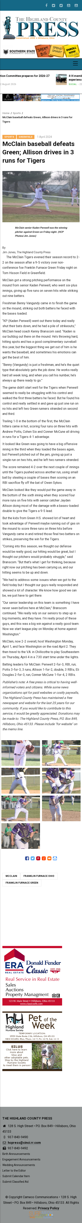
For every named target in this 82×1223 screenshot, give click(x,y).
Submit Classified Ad (15, 1181)
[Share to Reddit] (44, 858)
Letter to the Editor (14, 1170)
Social (46, 84)
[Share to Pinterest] (38, 858)
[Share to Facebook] (27, 858)
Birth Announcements (16, 1153)
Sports (17, 113)
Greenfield (25, 137)
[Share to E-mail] (49, 858)
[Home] (41, 27)
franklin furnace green (22, 882)
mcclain (11, 876)
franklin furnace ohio (38, 876)
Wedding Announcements (18, 1165)
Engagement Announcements (21, 1159)
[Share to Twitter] (33, 858)
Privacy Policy (48, 1208)
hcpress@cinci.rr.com (24, 1143)
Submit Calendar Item (16, 1176)
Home (6, 113)
